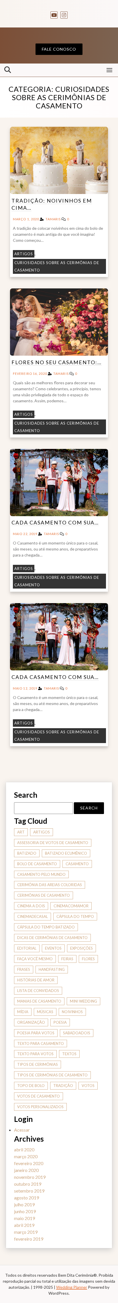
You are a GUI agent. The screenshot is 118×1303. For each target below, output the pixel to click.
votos (88, 1085)
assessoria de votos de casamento (52, 842)
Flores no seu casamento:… (56, 362)
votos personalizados (40, 1106)
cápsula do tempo (75, 916)
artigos (41, 832)
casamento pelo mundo (41, 874)
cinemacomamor (71, 906)
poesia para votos (35, 1033)
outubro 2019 (27, 1184)
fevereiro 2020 (28, 1163)
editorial (26, 948)
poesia (60, 1022)
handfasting (52, 969)
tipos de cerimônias (37, 1064)
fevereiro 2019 (28, 1238)
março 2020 (26, 1156)
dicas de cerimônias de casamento (52, 937)
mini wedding (83, 1001)
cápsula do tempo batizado (46, 927)
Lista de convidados (38, 990)
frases (23, 969)
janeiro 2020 (26, 1170)
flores (88, 959)
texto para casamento (40, 1043)
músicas (45, 1011)
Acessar (22, 1129)
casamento (77, 864)
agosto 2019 (26, 1197)
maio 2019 (24, 1218)
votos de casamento (38, 1096)
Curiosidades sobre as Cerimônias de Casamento (56, 266)
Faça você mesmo (35, 959)
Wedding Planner (71, 1287)
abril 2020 (24, 1149)
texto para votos (35, 1053)
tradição (63, 1085)
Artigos (23, 254)
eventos (53, 948)
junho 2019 (25, 1211)
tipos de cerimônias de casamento (52, 1075)
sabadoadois (76, 1033)
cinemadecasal (32, 916)
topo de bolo (31, 1085)
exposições (81, 948)
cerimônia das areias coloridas (49, 884)
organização (31, 1022)
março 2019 (26, 1232)
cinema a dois (31, 906)
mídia (22, 1011)
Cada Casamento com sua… (55, 522)
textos (69, 1053)
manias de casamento (39, 1001)
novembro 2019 (30, 1177)
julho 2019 (24, 1204)
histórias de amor (35, 980)
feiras (67, 959)
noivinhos (72, 1011)
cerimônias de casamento (43, 895)
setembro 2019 (29, 1190)
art (21, 832)
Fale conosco (59, 49)
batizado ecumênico (66, 853)
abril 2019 (24, 1225)
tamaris (53, 219)
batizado (26, 853)
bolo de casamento (37, 864)
